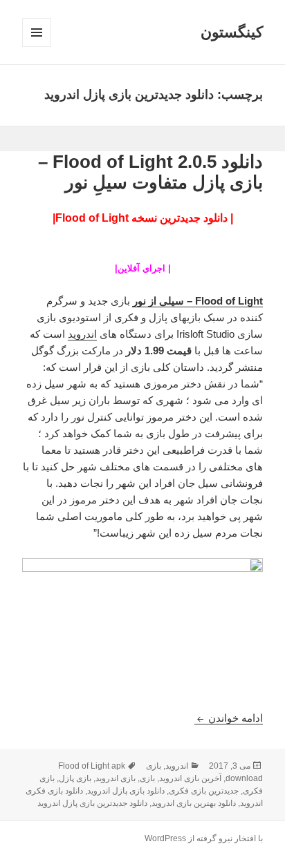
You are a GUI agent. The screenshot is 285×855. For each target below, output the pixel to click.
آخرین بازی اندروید (190, 778)
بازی (153, 766)
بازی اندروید (115, 778)
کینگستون (232, 32)
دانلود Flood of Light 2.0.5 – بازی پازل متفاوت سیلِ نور (150, 172)
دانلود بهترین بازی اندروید (193, 803)
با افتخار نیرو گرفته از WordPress (204, 838)
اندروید (82, 334)
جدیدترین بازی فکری (204, 791)
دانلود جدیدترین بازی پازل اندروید (92, 803)
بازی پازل (75, 778)
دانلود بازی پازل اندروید (126, 791)
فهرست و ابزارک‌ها (36, 46)
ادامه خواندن (228, 718)
